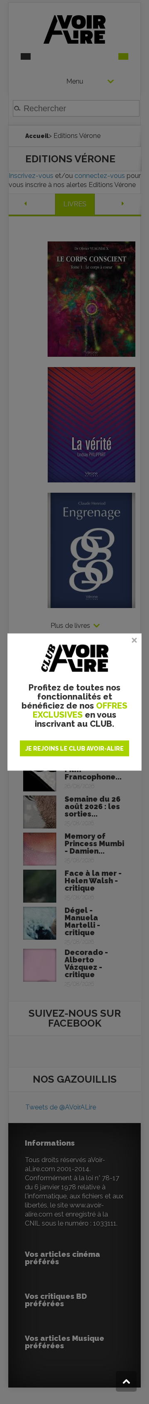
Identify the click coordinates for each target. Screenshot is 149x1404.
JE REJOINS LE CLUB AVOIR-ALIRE (74, 748)
